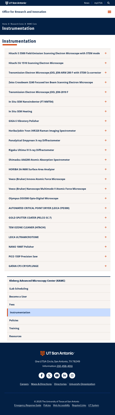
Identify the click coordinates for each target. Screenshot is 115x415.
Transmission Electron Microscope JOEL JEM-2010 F (38, 92)
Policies (13, 320)
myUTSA (98, 3)
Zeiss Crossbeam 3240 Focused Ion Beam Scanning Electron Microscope (51, 82)
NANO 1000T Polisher (21, 246)
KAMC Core (32, 24)
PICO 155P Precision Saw (23, 256)
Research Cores (17, 24)
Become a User (18, 296)
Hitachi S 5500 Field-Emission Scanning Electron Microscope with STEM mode (54, 53)
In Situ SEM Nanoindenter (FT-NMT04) (31, 101)
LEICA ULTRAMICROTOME (24, 237)
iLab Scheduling (18, 288)
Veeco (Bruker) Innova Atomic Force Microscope (37, 179)
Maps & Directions (41, 384)
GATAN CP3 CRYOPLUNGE (23, 266)
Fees (12, 304)
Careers (24, 384)
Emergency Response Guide (27, 405)
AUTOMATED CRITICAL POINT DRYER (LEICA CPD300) (39, 208)
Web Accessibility (61, 405)
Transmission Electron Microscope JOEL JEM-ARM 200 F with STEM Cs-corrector (55, 72)
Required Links (79, 405)
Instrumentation (20, 312)
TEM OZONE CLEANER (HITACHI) (27, 227)
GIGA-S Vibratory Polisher (24, 121)
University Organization (82, 384)
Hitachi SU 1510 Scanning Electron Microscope (36, 63)
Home (4, 24)
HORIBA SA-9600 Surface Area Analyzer (32, 169)
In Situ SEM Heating (20, 111)
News (86, 3)
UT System (93, 405)
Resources (15, 336)
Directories (60, 384)
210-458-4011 (65, 366)
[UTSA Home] (16, 3)
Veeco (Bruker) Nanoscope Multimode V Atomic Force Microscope (47, 188)
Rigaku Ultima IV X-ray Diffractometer (31, 150)
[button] (108, 3)
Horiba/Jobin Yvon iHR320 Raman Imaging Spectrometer (42, 130)
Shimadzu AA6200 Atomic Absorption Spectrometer (39, 159)
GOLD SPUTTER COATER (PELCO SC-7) (30, 217)
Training (14, 328)
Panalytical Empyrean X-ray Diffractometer (34, 140)
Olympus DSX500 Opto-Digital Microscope (33, 198)
